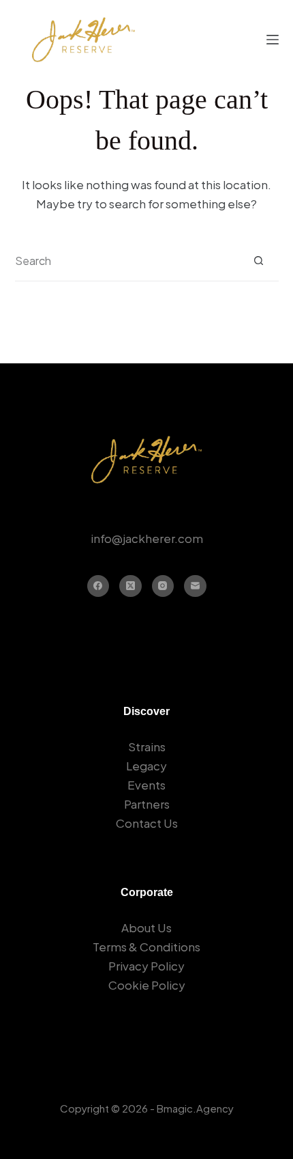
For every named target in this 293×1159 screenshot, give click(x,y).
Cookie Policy (146, 984)
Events (146, 784)
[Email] (195, 586)
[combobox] (126, 260)
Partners (147, 803)
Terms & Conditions (146, 946)
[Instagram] (163, 586)
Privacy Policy (146, 965)
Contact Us (147, 822)
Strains (147, 746)
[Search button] (258, 260)
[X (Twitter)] (130, 586)
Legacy (146, 765)
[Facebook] (98, 586)
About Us (146, 927)
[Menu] (272, 39)
